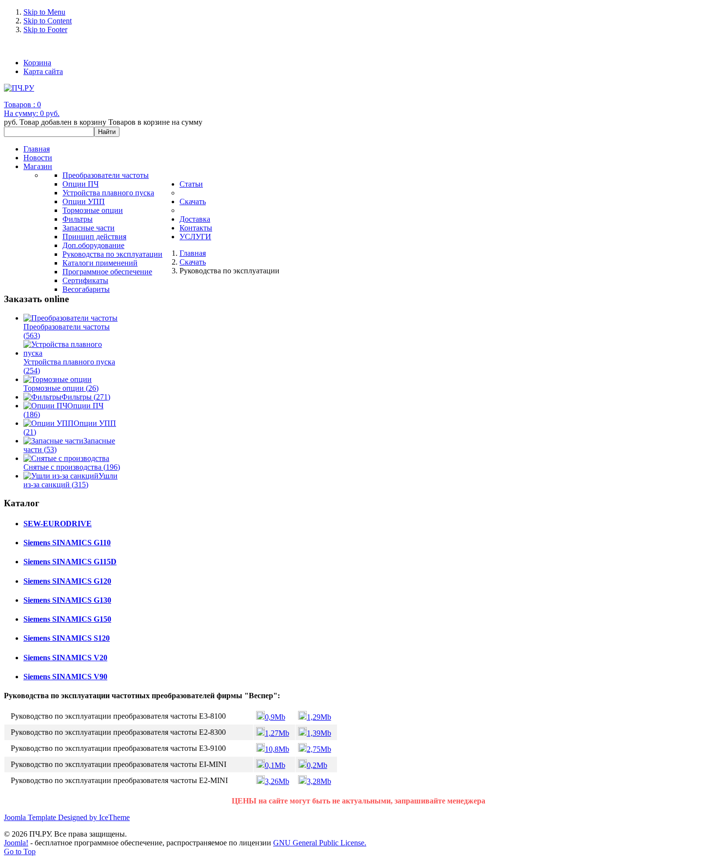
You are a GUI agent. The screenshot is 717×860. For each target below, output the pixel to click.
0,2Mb (317, 765)
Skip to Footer (45, 29)
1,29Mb (319, 717)
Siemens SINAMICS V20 (65, 657)
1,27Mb (277, 733)
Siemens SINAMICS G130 (67, 600)
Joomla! (16, 843)
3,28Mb (319, 781)
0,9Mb (275, 717)
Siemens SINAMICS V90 (65, 676)
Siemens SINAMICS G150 (67, 619)
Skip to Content (47, 21)
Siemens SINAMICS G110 (67, 542)
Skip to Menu (44, 12)
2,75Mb (319, 749)
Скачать (192, 262)
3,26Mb (277, 781)
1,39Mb (319, 733)
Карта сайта (43, 71)
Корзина (37, 62)
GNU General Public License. (319, 843)
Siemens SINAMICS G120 (67, 581)
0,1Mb (275, 765)
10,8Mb (277, 749)
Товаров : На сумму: (32, 108)
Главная (192, 253)
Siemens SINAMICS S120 (66, 638)
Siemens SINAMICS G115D (70, 561)
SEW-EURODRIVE (57, 523)
